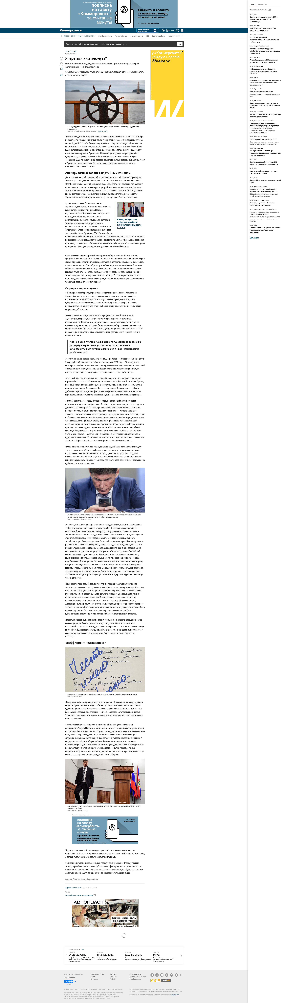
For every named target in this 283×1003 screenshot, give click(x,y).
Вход (173, 30)
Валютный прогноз (137, 36)
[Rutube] (171, 975)
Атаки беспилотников (105, 36)
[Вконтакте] (157, 975)
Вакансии (113, 977)
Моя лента (262, 4)
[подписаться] (95, 895)
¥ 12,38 (80, 36)
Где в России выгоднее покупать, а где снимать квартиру (165, 959)
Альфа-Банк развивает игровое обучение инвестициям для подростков (109, 959)
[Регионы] (163, 30)
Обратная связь (135, 974)
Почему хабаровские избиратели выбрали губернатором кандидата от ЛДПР (129, 223)
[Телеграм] (152, 975)
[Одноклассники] (166, 975)
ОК (180, 44)
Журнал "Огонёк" (70, 51)
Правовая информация (137, 977)
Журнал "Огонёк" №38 (73, 887)
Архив (93, 977)
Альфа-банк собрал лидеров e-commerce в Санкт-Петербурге (79, 959)
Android (112, 979)
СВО (147, 36)
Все (83, 949)
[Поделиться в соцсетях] (61, 74)
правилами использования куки (113, 44)
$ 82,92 (66, 36)
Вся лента (254, 238)
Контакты (94, 979)
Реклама (113, 974)
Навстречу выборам (158, 36)
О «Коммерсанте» (97, 974)
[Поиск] (177, 30)
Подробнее (175, 995)
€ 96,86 (73, 36)
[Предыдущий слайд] (66, 955)
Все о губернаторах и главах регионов (79, 895)
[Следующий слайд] (181, 955)
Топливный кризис (121, 36)
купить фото (102, 131)
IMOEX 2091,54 (89, 36)
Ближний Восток (174, 36)
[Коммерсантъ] (71, 30)
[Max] (176, 975)
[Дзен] (161, 975)
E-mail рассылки (135, 979)
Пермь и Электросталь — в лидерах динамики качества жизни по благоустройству (136, 959)
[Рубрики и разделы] (182, 30)
